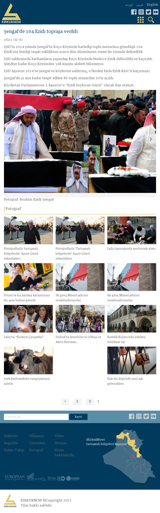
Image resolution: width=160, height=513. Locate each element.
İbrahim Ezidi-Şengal (37, 199)
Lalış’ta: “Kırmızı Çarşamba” (24, 337)
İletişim (61, 443)
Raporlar (11, 443)
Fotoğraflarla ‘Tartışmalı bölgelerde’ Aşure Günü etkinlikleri (73, 253)
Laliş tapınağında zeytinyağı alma (131, 248)
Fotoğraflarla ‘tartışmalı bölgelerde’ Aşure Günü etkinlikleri (21, 253)
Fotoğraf (36, 450)
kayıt (78, 416)
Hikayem (36, 436)
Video (59, 436)
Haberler (11, 436)
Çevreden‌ (37, 443)
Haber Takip (14, 450)
